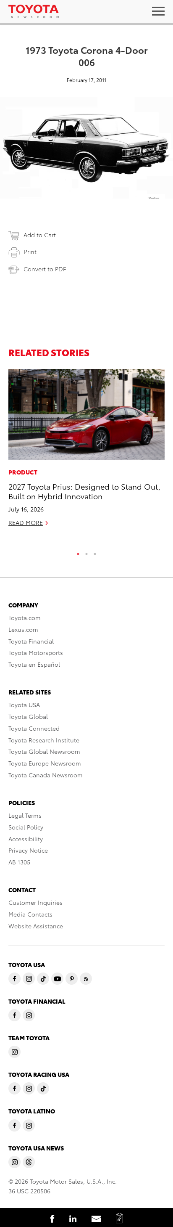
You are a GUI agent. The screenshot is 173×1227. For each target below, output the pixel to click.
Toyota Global (28, 716)
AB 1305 (19, 862)
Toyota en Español (34, 664)
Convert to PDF (45, 269)
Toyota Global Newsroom (44, 751)
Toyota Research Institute (43, 740)
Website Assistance (35, 926)
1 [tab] (78, 552)
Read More (25, 522)
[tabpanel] (86, 451)
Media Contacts (30, 914)
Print (30, 251)
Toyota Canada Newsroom (45, 775)
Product (22, 472)
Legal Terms (25, 815)
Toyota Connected (34, 728)
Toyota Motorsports (35, 652)
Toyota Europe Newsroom (44, 763)
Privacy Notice (28, 850)
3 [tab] (95, 552)
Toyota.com (24, 617)
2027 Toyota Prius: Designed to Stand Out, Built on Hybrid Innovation (84, 491)
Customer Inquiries (35, 902)
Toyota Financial (31, 641)
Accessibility (25, 839)
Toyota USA (24, 704)
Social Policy (25, 827)
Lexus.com (23, 629)
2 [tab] (86, 552)
